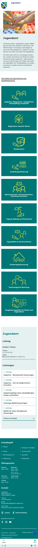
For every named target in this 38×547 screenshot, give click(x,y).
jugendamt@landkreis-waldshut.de (15, 356)
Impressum (12, 532)
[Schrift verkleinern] (2, 545)
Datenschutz (4, 532)
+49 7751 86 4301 (6, 499)
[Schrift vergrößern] (5, 545)
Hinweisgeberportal (6, 537)
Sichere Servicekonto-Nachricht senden (12, 507)
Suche (4, 542)
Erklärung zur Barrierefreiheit (9, 535)
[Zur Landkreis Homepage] (4, 5)
